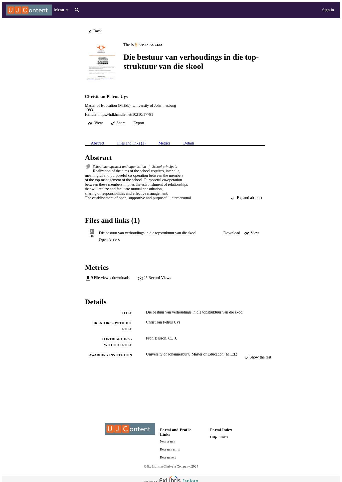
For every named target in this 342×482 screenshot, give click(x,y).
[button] (231, 233)
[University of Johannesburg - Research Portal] (29, 10)
